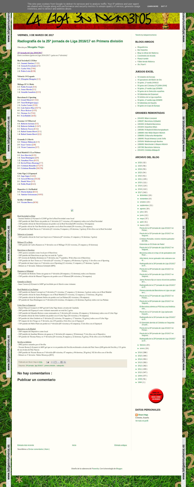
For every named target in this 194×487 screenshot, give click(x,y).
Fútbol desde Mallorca (146, 62)
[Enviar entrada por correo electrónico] (47, 362)
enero (142, 348)
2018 (140, 189)
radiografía (60, 365)
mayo (142, 219)
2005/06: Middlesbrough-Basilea (150, 141)
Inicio (74, 445)
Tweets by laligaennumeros (146, 35)
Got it (164, 6)
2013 (140, 362)
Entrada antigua (120, 445)
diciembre (144, 195)
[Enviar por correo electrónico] (52, 362)
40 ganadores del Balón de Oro (149, 80)
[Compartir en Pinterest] (64, 362)
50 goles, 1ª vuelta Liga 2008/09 (149, 100)
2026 (140, 163)
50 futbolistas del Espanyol (147, 94)
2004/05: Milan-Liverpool (147, 118)
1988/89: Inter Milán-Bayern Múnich (151, 133)
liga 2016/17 (39, 365)
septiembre (144, 205)
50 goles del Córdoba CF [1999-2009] (152, 86)
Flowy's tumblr (142, 59)
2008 (140, 379)
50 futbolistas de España (147, 103)
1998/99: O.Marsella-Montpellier (149, 136)
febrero (143, 345)
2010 (140, 372)
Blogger (119, 469)
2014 (140, 359)
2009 (140, 376)
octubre (143, 202)
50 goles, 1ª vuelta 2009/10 (147, 83)
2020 (140, 182)
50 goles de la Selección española (150, 91)
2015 (140, 356)
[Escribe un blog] (55, 362)
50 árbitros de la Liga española (149, 97)
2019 (140, 186)
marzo (142, 225)
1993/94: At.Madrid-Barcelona (148, 124)
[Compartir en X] (58, 362)
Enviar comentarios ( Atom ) (39, 449)
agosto (143, 209)
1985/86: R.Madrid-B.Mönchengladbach (152, 130)
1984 (140, 382)
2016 (140, 352)
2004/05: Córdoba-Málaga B (148, 150)
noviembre (144, 199)
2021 (140, 179)
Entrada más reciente (25, 445)
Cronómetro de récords (146, 56)
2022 (140, 176)
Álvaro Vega (143, 415)
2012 (140, 366)
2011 (140, 369)
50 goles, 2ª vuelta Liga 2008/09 (149, 88)
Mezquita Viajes (35, 47)
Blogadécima (142, 47)
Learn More (152, 6)
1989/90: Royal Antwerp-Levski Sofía (151, 139)
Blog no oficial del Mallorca (147, 53)
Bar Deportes (142, 50)
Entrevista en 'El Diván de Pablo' (152, 244)
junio (142, 215)
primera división (50, 365)
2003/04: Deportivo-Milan (147, 127)
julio (142, 212)
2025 (140, 166)
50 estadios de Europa (146, 77)
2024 (140, 169)
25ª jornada (30, 365)
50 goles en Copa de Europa (148, 106)
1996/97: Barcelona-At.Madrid (149, 121)
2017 (140, 192)
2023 (140, 173)
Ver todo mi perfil (141, 421)
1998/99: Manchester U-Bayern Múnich (152, 144)
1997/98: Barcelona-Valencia (148, 147)
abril (142, 222)
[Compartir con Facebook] (61, 362)
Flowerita (95, 469)
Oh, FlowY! (141, 64)
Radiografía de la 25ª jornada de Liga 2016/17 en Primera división (70, 41)
